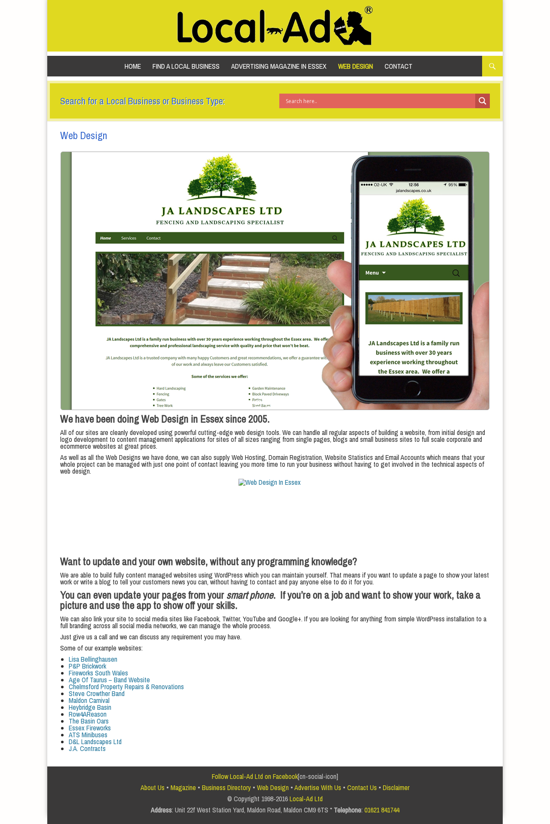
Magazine (183, 787)
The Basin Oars (89, 721)
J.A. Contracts (87, 748)
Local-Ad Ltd (306, 798)
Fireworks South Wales (98, 673)
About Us (153, 787)
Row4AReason (88, 714)
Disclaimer (396, 787)
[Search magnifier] (482, 101)
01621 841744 (381, 810)
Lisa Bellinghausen (93, 659)
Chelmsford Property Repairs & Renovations (126, 686)
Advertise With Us (317, 787)
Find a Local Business (186, 66)
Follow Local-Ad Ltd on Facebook (255, 776)
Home (133, 66)
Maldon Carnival (89, 700)
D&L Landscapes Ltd (95, 741)
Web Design (355, 66)
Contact (398, 66)
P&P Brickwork (87, 666)
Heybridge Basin (90, 707)
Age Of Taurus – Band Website (109, 679)
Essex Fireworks (90, 728)
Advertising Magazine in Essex (279, 66)
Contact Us (362, 787)
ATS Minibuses (88, 734)
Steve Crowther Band (97, 693)
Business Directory (226, 787)
